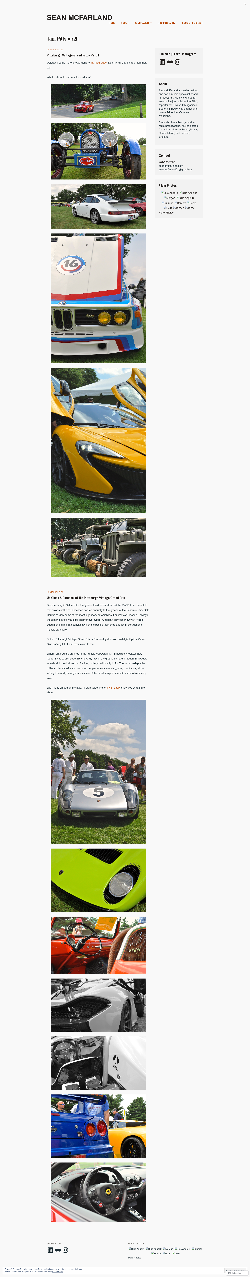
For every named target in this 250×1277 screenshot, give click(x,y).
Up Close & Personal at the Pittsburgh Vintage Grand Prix (86, 597)
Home (112, 22)
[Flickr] (170, 61)
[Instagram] (177, 61)
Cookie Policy (57, 1271)
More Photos (166, 212)
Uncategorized (55, 49)
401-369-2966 (167, 162)
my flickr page (99, 62)
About (125, 22)
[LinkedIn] (162, 61)
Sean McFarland (79, 17)
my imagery (114, 687)
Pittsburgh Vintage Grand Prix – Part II (73, 55)
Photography (166, 22)
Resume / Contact (192, 22)
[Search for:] (245, 4)
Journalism (142, 22)
